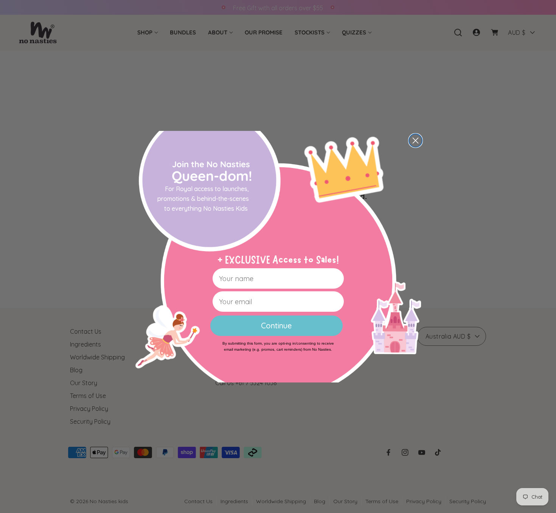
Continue (276, 325)
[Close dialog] (415, 140)
